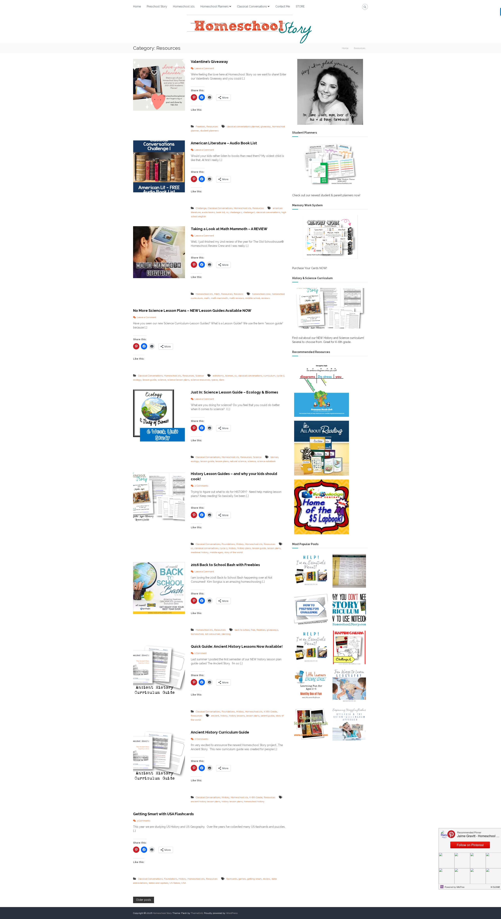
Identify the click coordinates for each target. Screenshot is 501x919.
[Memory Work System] (330, 237)
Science (199, 375)
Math (217, 294)
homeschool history (254, 801)
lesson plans (222, 461)
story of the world (233, 552)
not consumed (212, 634)
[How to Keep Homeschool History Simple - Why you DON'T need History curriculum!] (349, 609)
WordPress (232, 913)
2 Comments (201, 485)
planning (226, 634)
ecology (137, 379)
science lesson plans (178, 379)
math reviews (236, 298)
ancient (215, 715)
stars (221, 379)
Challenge (201, 208)
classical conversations (268, 212)
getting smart (254, 878)
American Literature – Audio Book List (224, 143)
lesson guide (149, 379)
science (162, 379)
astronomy (218, 375)
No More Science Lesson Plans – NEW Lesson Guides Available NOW (192, 310)
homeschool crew (261, 294)
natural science (238, 461)
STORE (300, 6)
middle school (252, 298)
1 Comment (201, 653)
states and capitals (158, 883)
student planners (209, 130)
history (232, 548)
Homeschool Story (162, 913)
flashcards (231, 878)
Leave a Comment (204, 68)
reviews (265, 298)
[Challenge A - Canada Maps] (349, 647)
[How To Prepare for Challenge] (311, 609)
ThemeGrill (197, 913)
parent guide (267, 715)
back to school (242, 630)
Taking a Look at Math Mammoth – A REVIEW (229, 229)
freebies (261, 630)
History (240, 544)
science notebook (266, 461)
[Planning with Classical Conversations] (349, 571)
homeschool (197, 634)
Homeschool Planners (214, 6)
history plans (244, 548)
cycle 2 (280, 375)
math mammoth (219, 298)
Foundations (228, 544)
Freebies (200, 126)
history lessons (237, 715)
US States (174, 883)
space (214, 379)
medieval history (199, 552)
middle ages (216, 552)
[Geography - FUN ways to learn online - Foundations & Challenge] (349, 685)
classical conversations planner (243, 126)
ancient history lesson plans (205, 801)
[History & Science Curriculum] (330, 308)
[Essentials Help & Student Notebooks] (311, 647)
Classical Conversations (252, 6)
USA (183, 883)
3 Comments (143, 820)
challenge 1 (236, 212)
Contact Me (282, 6)
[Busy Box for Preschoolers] (311, 685)
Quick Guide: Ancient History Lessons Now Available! (237, 646)
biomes (229, 375)
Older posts (143, 899)
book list (220, 212)
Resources (212, 126)
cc (227, 212)
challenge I (249, 212)
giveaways (272, 630)
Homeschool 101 (184, 6)
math (207, 298)
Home (137, 6)
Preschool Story (157, 6)
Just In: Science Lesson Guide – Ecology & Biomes (234, 392)
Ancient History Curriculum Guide (220, 732)
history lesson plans (232, 801)
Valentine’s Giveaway (209, 62)
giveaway (266, 126)
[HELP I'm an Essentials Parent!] (311, 571)
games (242, 878)
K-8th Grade (270, 711)
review (266, 878)
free (253, 630)
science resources (200, 379)
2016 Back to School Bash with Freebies (225, 565)
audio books (208, 212)
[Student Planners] (330, 164)
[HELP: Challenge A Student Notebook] (311, 724)
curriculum (269, 375)
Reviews (238, 294)
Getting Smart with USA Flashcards (163, 814)
